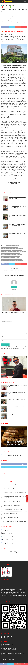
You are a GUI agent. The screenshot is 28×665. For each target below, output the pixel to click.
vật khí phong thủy (6, 21)
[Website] (13, 289)
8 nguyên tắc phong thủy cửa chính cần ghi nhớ (13, 509)
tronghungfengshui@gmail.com (8, 659)
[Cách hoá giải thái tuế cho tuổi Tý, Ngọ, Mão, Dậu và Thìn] (5, 198)
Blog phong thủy (5, 14)
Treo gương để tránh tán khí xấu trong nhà (14, 270)
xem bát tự (19, 597)
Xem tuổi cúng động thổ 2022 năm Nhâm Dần (16, 399)
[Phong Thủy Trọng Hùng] (7, 1)
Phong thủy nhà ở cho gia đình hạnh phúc (12, 505)
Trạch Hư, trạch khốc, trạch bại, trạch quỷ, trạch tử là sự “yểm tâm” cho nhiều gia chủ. (15, 497)
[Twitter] (5, 637)
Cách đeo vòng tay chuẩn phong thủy (11, 517)
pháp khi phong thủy (13, 19)
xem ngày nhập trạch (7, 260)
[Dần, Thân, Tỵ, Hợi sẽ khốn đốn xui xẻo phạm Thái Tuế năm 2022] (5, 226)
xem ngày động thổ (6, 22)
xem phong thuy (8, 23)
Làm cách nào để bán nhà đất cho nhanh (12, 488)
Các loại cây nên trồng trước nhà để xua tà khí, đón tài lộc (15, 492)
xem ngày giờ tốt (14, 22)
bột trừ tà (15, 245)
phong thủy (21, 19)
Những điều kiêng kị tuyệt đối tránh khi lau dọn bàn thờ (15, 501)
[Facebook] (2, 637)
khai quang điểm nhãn (17, 248)
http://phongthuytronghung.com (8, 645)
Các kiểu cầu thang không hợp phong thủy (14, 275)
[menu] (25, 1)
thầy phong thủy (14, 20)
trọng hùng (21, 20)
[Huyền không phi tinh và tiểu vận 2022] (5, 235)
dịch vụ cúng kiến (6, 247)
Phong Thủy (19, 14)
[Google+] (15, 289)
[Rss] (11, 637)
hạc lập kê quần (6, 248)
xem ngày (23, 21)
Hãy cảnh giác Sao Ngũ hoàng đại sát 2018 (12, 513)
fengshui (15, 247)
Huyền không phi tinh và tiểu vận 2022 (17, 233)
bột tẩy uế (9, 245)
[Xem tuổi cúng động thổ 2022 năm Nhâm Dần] (5, 217)
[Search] (21, 1)
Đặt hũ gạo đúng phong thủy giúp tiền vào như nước (15, 521)
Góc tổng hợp (13, 14)
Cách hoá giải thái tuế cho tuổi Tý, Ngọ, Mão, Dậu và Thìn (13, 312)
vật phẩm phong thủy (15, 21)
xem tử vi (23, 597)
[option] (14, 305)
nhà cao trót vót (16, 250)
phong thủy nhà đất (6, 20)
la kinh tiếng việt (6, 250)
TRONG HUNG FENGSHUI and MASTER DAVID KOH (14, 484)
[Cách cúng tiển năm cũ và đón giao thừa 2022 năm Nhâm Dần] (5, 207)
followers (23, 464)
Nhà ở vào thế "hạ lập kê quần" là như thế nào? (14, 251)
